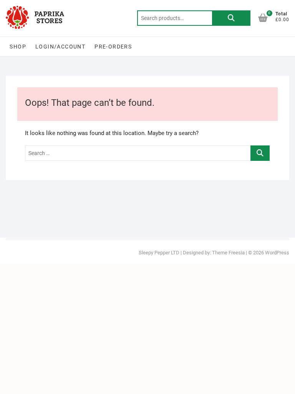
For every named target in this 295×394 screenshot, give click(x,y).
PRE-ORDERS (113, 46)
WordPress (277, 252)
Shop (18, 46)
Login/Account (60, 46)
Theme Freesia (228, 252)
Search (231, 18)
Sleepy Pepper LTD (159, 252)
